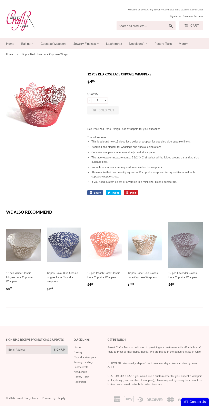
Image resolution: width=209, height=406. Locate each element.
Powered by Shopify (54, 398)
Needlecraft (137, 43)
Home (10, 43)
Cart (194, 25)
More (182, 43)
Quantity (92, 93)
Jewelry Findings (85, 43)
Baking (26, 43)
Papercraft (80, 381)
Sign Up (59, 349)
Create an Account (193, 16)
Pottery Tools (163, 43)
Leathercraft (114, 43)
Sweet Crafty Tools (27, 398)
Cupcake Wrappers (54, 43)
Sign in (174, 16)
